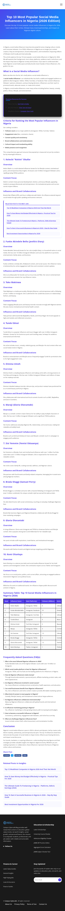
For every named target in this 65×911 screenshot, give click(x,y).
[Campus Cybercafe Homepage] (7, 4)
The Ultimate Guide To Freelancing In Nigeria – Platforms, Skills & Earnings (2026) (31, 222)
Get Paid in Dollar (23, 104)
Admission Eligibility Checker (42, 838)
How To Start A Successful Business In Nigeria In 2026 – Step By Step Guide (32, 228)
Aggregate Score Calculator (42, 847)
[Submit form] (59, 879)
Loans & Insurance (9, 882)
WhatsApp (17, 755)
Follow (24, 755)
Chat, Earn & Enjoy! (25, 108)
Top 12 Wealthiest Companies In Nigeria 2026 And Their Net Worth (29, 208)
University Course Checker (42, 834)
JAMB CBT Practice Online (41, 843)
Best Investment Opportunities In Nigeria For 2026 (23, 233)
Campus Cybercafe (11, 901)
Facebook (6, 755)
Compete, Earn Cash (26, 111)
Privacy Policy (19, 904)
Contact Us (43, 904)
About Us (8, 904)
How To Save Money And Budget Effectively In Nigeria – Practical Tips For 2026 (31, 214)
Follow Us (8, 846)
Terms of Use (31, 904)
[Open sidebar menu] (61, 4)
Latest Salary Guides (9, 869)
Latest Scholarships (40, 830)
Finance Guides (8, 886)
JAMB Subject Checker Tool (42, 852)
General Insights (8, 873)
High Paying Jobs (8, 878)
